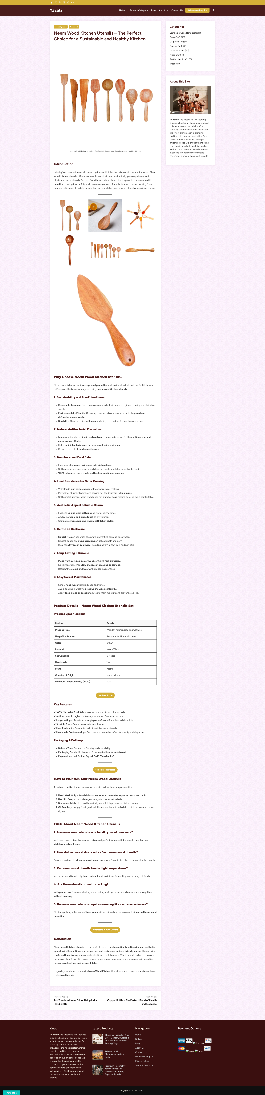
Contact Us (177, 10)
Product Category (139, 10)
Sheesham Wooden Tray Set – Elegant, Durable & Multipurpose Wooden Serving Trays (117, 1039)
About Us (163, 10)
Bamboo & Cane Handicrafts (184, 33)
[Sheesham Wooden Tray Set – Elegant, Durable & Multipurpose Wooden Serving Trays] (97, 1035)
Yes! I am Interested (105, 769)
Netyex (122, 10)
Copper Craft (176, 46)
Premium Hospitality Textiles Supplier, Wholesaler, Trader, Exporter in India (115, 1070)
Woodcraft (74, 27)
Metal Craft (175, 55)
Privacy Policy (142, 1061)
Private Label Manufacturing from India (115, 1054)
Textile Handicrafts (179, 59)
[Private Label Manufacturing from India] (97, 1051)
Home (138, 1034)
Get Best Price (105, 695)
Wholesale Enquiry (197, 10)
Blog (153, 10)
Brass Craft (175, 37)
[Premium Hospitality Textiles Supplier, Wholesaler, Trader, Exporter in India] (97, 1066)
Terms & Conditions (144, 1065)
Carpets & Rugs (177, 41)
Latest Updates (61, 27)
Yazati (56, 10)
